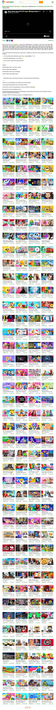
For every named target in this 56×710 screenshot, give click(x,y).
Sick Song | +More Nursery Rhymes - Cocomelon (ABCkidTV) (8, 269)
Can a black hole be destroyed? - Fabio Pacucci (20, 405)
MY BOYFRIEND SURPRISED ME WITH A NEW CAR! (21, 472)
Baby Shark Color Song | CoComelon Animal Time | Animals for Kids (21, 567)
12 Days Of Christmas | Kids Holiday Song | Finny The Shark (34, 242)
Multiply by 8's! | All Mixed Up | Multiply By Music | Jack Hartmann (8, 513)
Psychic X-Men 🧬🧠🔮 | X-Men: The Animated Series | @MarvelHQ (34, 594)
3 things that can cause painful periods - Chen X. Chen (8, 553)
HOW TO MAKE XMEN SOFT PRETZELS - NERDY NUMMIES (47, 567)
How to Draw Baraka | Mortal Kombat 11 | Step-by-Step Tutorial (21, 648)
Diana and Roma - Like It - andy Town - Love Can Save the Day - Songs (21, 174)
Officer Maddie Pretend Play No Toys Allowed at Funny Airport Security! (34, 486)
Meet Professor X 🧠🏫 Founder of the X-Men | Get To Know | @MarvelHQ (21, 607)
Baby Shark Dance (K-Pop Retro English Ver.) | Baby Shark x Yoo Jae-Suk (8, 351)
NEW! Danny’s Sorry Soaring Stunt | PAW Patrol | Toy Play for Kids (21, 324)
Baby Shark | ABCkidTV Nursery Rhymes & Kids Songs (21, 215)
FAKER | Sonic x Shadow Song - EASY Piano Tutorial (21, 188)
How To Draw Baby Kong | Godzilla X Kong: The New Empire (47, 675)
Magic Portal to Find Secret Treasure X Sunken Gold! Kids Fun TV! (8, 499)
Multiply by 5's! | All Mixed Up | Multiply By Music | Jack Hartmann (47, 445)
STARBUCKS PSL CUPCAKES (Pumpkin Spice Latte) (7, 648)
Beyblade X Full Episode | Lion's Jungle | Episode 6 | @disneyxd (8, 120)
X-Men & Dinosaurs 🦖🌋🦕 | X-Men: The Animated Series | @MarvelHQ (34, 607)
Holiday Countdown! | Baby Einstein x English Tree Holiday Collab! (8, 688)
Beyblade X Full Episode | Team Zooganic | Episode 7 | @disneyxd (47, 120)
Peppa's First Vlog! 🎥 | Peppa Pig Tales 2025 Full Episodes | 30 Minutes (21, 255)
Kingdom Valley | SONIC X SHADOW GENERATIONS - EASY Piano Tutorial (21, 228)
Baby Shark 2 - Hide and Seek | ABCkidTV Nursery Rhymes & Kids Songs (34, 120)
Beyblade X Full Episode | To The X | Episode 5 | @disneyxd (21, 107)
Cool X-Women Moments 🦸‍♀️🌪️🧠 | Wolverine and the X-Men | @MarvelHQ (8, 621)
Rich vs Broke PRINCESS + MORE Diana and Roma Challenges (47, 228)
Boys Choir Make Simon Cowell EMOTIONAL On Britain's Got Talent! (34, 648)
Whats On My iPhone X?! (8, 633)
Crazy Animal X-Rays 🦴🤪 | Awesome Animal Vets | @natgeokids (21, 553)
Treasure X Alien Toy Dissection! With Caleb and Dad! (8, 282)
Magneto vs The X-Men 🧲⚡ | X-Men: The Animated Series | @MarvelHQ (47, 594)
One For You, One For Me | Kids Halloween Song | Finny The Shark (8, 188)
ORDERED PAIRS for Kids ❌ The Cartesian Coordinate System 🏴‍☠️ (47, 432)
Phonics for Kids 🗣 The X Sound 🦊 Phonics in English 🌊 (34, 255)
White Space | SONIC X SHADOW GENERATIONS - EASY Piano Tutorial (8, 242)
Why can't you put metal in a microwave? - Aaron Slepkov (8, 540)
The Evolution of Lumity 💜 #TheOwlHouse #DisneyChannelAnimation (21, 364)
